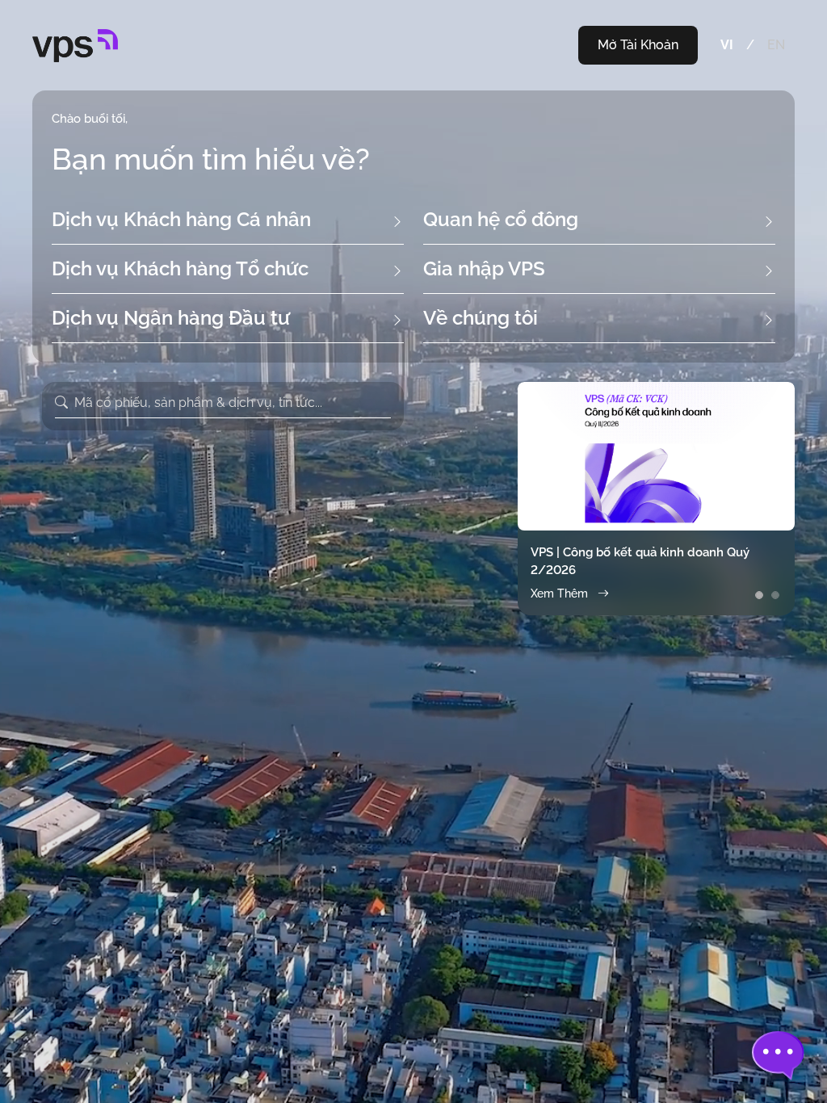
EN (776, 44)
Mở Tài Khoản (638, 44)
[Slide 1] (759, 595)
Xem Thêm (559, 593)
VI (726, 44)
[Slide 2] (775, 595)
